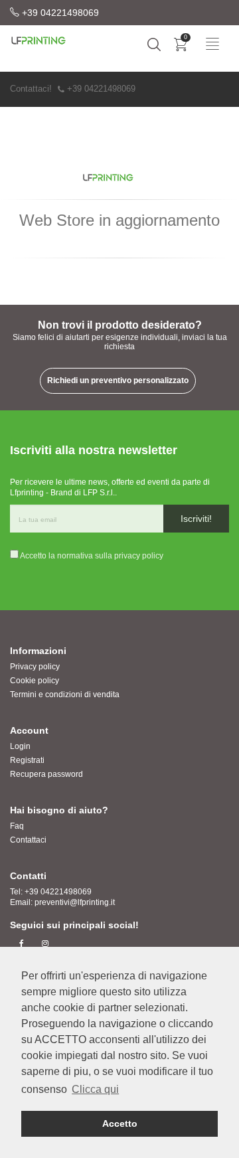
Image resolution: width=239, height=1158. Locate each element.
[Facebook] (21, 944)
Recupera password (46, 774)
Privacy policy (35, 666)
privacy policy (138, 555)
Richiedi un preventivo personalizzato (118, 380)
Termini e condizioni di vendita (65, 694)
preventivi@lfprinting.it (75, 902)
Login (20, 746)
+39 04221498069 (59, 12)
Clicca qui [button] (95, 1089)
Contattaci (28, 840)
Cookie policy (34, 680)
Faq (17, 826)
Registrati (27, 760)
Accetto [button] (119, 1123)
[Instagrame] (45, 944)
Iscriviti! (196, 518)
